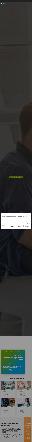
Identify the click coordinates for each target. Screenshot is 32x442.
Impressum (3, 226)
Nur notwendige (12, 226)
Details (29, 223)
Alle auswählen (27, 226)
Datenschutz (3, 225)
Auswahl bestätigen (19, 226)
